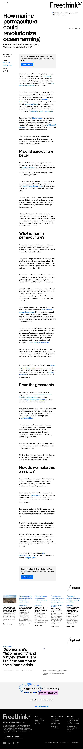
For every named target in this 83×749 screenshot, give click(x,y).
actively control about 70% (32, 186)
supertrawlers (30, 399)
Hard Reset (54, 719)
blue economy (37, 118)
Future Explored (55, 723)
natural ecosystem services (39, 342)
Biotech (69, 731)
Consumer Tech (71, 726)
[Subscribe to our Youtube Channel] (4, 743)
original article (31, 558)
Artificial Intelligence (73, 719)
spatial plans (35, 495)
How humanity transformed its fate (56, 610)
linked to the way (28, 168)
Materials (70, 729)
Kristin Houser (39, 625)
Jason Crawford (55, 626)
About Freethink (39, 719)
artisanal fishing (27, 418)
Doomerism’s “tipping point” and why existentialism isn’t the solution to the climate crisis (19, 657)
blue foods (47, 76)
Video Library (55, 728)
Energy (69, 722)
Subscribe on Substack (12, 736)
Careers (37, 722)
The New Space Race (73, 728)
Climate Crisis (7, 646)
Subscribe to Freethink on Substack (41, 700)
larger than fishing (31, 104)
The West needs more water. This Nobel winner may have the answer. (9, 609)
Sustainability (7, 65)
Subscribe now (27, 64)
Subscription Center (40, 706)
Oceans (5, 63)
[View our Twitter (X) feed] (18, 743)
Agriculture (6, 62)
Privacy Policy (76, 742)
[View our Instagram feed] (9, 743)
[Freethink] (66, 5)
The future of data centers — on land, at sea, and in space (41, 609)
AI (3, 605)
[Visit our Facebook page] (13, 743)
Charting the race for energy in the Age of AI (25, 608)
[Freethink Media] (17, 716)
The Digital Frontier (72, 720)
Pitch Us (37, 723)
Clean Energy (38, 605)
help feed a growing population (41, 111)
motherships (40, 399)
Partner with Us (39, 720)
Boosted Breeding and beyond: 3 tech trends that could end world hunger (73, 610)
